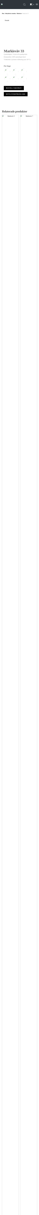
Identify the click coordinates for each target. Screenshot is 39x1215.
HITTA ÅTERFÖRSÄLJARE (15, 94)
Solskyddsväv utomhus (10, 13)
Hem (3, 13)
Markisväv (19, 13)
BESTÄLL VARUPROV (14, 88)
